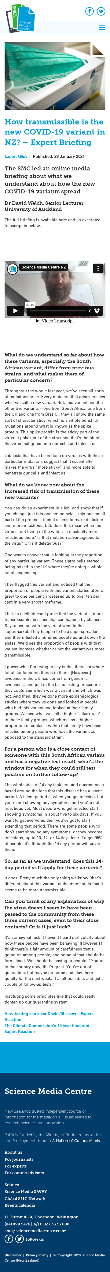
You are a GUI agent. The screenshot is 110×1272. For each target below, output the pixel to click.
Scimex (12, 1185)
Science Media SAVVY (26, 1191)
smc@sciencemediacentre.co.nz (35, 1230)
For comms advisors (24, 1173)
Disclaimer (13, 1255)
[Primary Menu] (102, 27)
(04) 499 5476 (17, 1224)
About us (13, 1152)
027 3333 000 (56, 1224)
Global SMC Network (25, 1198)
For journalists (19, 1159)
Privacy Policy (37, 1255)
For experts (16, 1166)
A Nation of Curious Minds (76, 1140)
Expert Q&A (16, 156)
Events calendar (20, 1205)
